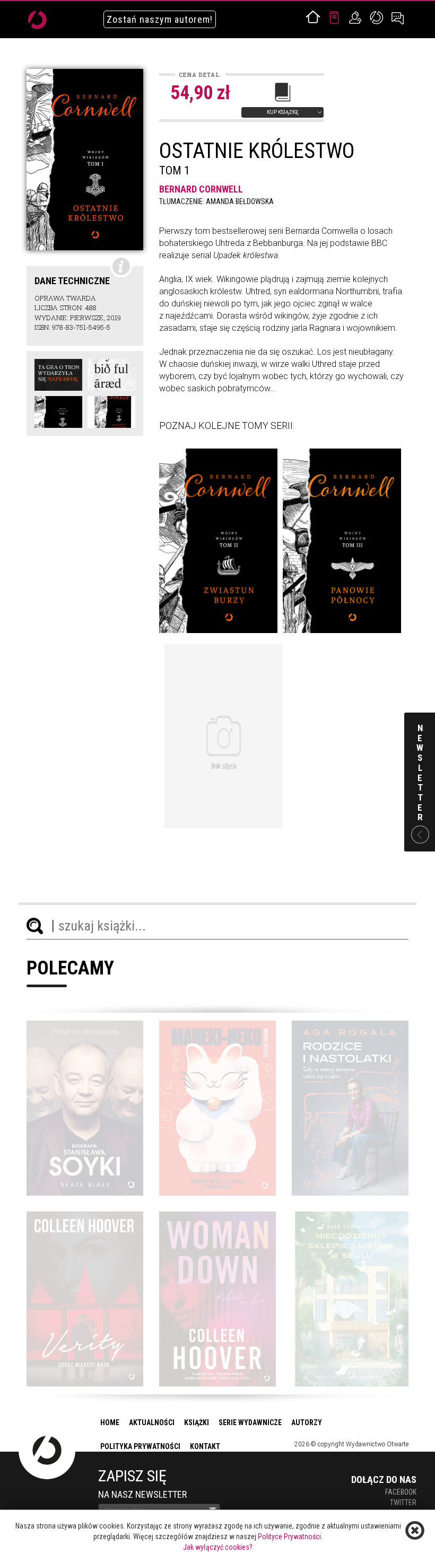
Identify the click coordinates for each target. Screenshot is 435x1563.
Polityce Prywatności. (290, 1536)
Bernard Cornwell (201, 189)
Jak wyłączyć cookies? (218, 1547)
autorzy (306, 1422)
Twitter (403, 1502)
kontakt (205, 1446)
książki (196, 1422)
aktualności (152, 1422)
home (109, 1422)
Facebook (400, 1492)
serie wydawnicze (250, 1422)
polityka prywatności (140, 1446)
